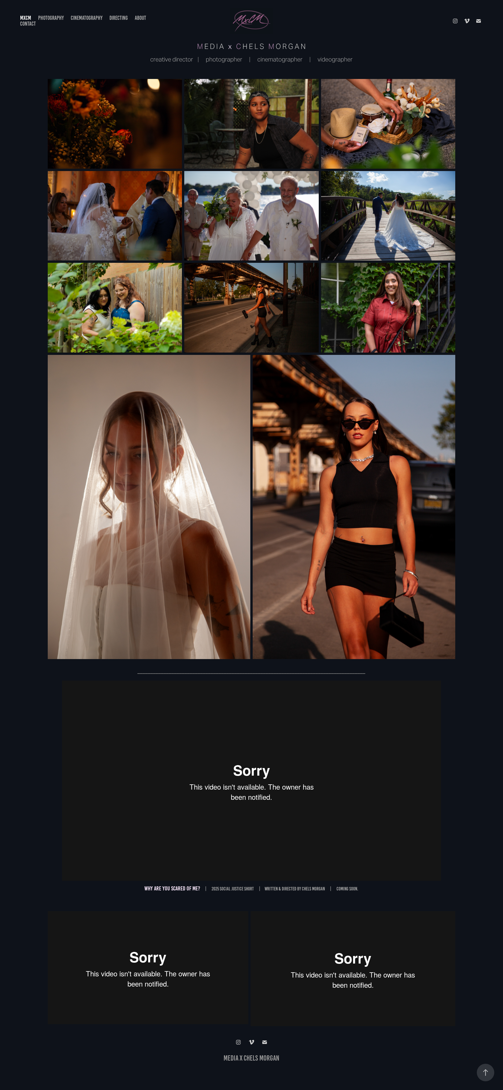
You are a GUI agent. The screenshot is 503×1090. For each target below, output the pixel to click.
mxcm (25, 18)
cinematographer (279, 59)
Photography (51, 18)
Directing (118, 18)
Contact (28, 24)
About (140, 18)
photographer (224, 59)
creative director (171, 59)
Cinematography (86, 18)
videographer (335, 59)
